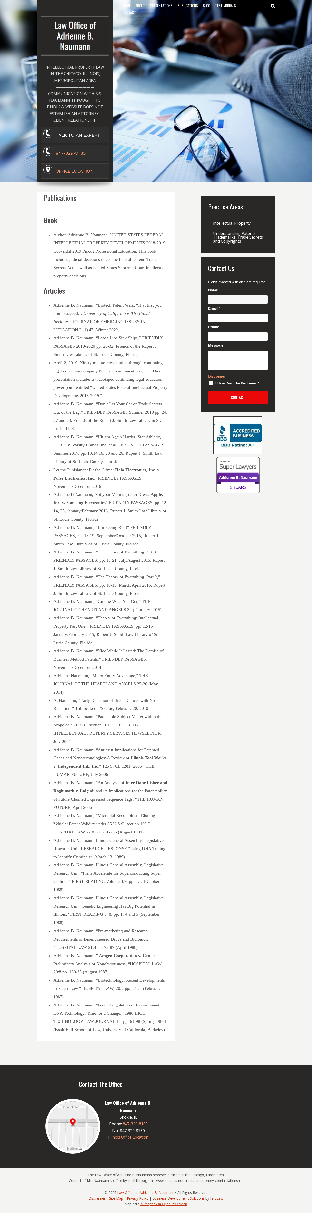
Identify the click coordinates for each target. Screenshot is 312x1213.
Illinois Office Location (128, 1137)
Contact (129, 12)
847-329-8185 (71, 153)
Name (213, 290)
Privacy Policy (137, 1198)
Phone (213, 327)
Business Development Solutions (178, 1198)
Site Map (116, 1198)
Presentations (161, 5)
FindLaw (216, 1198)
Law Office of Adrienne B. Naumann (145, 1192)
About (140, 5)
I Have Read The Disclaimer (237, 383)
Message (215, 345)
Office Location (75, 171)
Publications (187, 5)
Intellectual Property (232, 223)
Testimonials (225, 5)
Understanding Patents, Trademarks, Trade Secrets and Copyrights (238, 237)
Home (127, 5)
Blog (206, 5)
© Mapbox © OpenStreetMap (163, 1204)
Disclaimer (216, 376)
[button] (307, 1178)
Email (214, 308)
